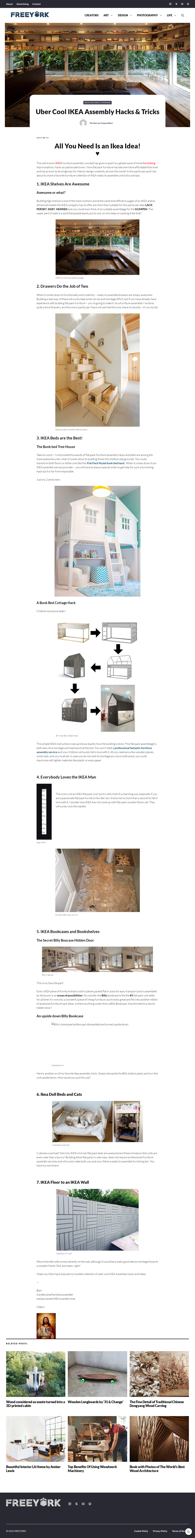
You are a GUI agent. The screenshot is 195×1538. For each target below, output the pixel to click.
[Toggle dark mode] (188, 1531)
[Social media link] (170, 4)
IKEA (58, 163)
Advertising (22, 4)
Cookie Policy (141, 1531)
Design (123, 15)
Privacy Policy (160, 1531)
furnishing (149, 163)
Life (169, 15)
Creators (92, 15)
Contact (36, 4)
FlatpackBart (107, 123)
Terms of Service (180, 1531)
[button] (181, 15)
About (9, 4)
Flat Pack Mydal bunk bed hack (105, 463)
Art (106, 15)
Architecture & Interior (98, 102)
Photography (147, 15)
